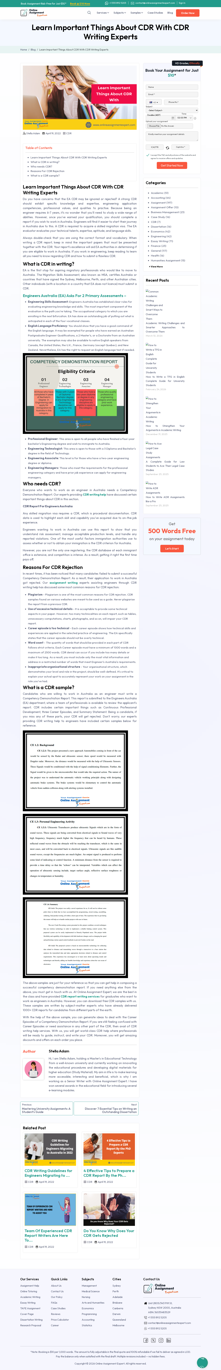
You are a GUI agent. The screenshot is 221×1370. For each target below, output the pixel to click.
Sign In (182, 2)
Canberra (117, 1308)
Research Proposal (30, 1325)
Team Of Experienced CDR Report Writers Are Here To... (48, 1235)
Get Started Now (172, 165)
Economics (88, 1308)
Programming (89, 1314)
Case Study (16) (160, 217)
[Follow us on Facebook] (145, 1340)
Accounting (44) (161, 197)
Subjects (119, 12)
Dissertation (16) (161, 226)
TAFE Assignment (30, 1308)
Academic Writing (30, 1297)
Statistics (87, 1325)
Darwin (116, 1314)
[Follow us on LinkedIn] (168, 1340)
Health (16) (157, 255)
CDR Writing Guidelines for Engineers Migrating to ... (48, 1173)
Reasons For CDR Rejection (47, 171)
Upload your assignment (157, 121)
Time (184, 114)
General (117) (159, 250)
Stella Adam (33, 133)
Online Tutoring (28, 1291)
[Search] (89, 12)
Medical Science (91, 1291)
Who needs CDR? (41, 166)
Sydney (116, 1285)
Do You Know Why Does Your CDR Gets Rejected (108, 1233)
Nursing (86, 1297)
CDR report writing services (80, 996)
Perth (115, 1291)
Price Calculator (60, 1319)
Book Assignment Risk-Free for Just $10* (55, 3)
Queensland (119, 1319)
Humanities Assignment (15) (168, 260)
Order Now (187, 13)
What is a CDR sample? (45, 175)
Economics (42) (160, 231)
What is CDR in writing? (45, 162)
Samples (136, 12)
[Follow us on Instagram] (161, 1340)
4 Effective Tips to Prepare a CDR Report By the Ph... (108, 1173)
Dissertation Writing (31, 1319)
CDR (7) (155, 222)
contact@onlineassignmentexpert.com (155, 2)
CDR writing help (94, 494)
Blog (170, 12)
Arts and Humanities (93, 1302)
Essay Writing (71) (162, 241)
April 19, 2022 (53, 133)
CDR (69, 133)
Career (55, 1325)
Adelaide (117, 1297)
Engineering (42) (161, 236)
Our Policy (56, 1297)
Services (102, 12)
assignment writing (64, 583)
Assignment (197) (161, 202)
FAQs (54, 1302)
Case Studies (155, 12)
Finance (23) (158, 245)
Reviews (55, 1314)
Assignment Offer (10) (164, 207)
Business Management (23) (167, 212)
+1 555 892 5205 (117, 2)
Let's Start (172, 548)
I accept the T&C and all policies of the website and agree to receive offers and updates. (173, 155)
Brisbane (117, 1302)
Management (89, 1285)
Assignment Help (29, 1285)
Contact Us (57, 1291)
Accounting (88, 1319)
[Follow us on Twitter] (153, 1340)
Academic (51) (159, 193)
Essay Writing (27, 1302)
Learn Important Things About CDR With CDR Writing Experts (69, 157)
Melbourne (118, 1325)
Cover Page (27, 1314)
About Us (56, 1285)
